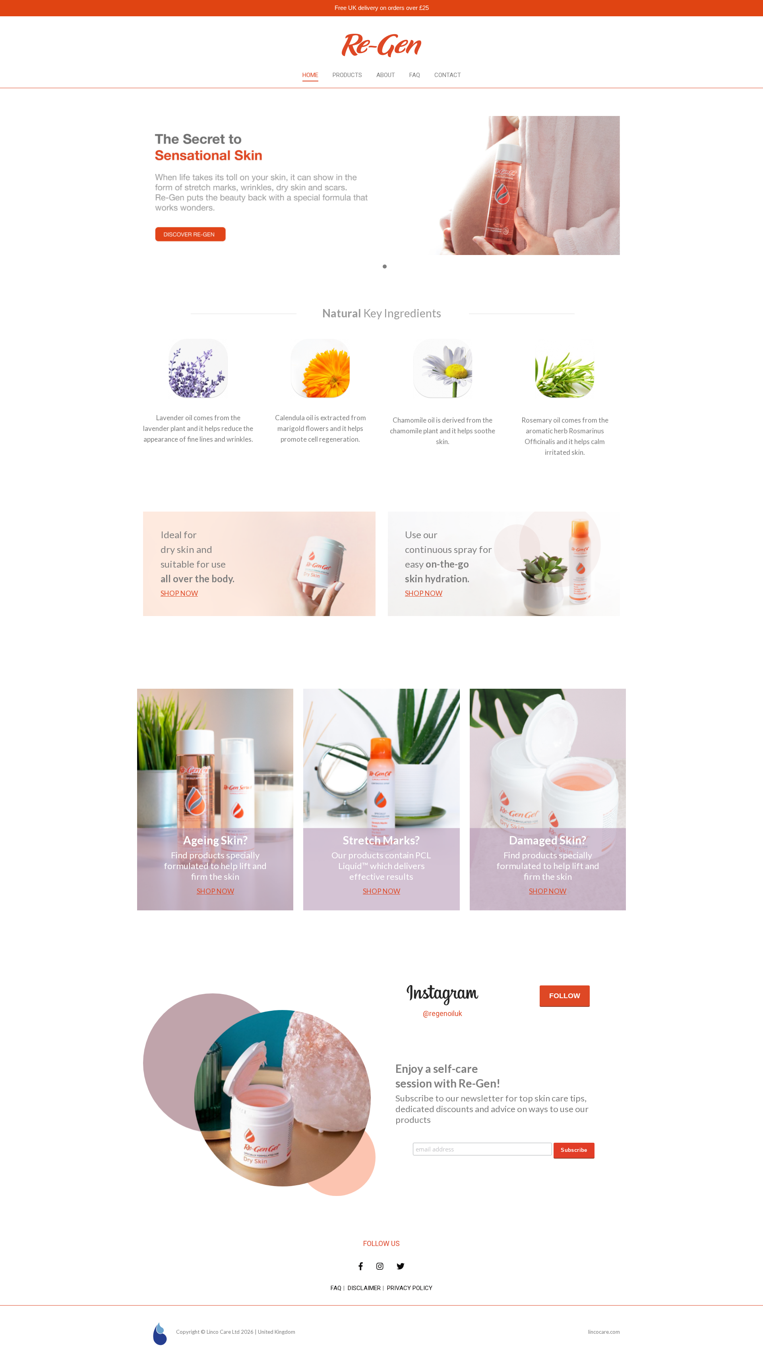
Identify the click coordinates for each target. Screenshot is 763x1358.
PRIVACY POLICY (409, 1288)
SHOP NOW (179, 593)
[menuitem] (310, 75)
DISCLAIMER (364, 1288)
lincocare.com (604, 1332)
